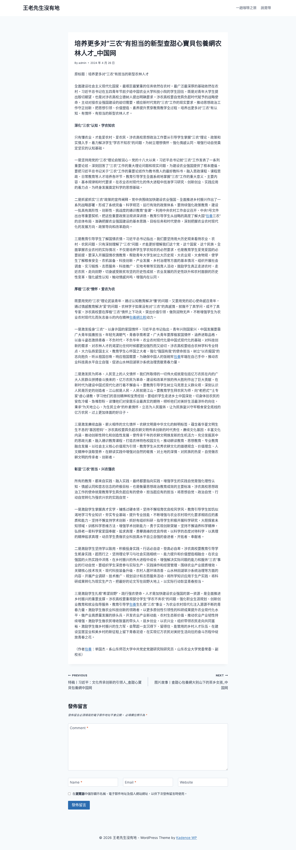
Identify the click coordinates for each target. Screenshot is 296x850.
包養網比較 (137, 317)
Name (76, 782)
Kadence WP (186, 838)
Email (130, 782)
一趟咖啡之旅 (246, 8)
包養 (209, 216)
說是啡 (266, 8)
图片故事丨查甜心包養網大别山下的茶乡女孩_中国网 (191, 682)
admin (82, 62)
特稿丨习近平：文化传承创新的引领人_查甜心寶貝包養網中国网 (105, 682)
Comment (79, 728)
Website (186, 782)
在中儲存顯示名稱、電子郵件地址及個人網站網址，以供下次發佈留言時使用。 (129, 794)
